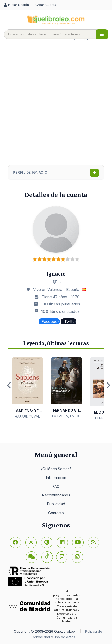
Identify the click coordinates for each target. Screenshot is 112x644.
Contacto (56, 513)
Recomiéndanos (56, 495)
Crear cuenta (45, 5)
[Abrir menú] (102, 34)
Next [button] (108, 385)
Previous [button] (9, 385)
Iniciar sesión (18, 5)
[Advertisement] (56, 105)
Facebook (51, 321)
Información (56, 477)
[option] (27, 388)
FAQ (56, 486)
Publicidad (56, 504)
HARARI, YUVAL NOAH (27, 416)
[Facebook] (15, 542)
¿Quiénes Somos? (56, 469)
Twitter (70, 321)
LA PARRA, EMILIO (66, 416)
